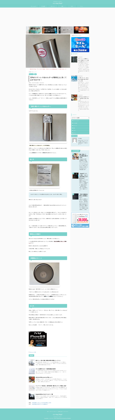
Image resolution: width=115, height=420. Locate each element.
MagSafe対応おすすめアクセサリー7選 (44, 394)
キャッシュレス (33, 6)
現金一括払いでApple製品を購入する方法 (83, 156)
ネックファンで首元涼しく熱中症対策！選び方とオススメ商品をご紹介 (51, 385)
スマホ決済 (43, 6)
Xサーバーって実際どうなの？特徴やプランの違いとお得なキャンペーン (83, 60)
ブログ (72, 6)
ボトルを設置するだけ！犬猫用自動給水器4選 (45, 368)
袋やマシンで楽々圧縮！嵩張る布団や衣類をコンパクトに (48, 360)
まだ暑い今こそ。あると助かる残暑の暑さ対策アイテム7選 (83, 79)
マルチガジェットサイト (57, 416)
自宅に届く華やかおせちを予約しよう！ (44, 377)
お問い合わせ (60, 411)
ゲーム (81, 6)
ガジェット (53, 6)
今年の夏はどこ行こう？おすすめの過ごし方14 (41, 402)
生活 (62, 6)
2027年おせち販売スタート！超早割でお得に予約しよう (83, 98)
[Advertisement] (57, 16)
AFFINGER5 (69, 418)
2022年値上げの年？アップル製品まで (40, 404)
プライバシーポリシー (53, 411)
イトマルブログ (57, 3)
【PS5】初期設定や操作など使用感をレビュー (83, 196)
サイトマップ (66, 411)
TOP (47, 411)
